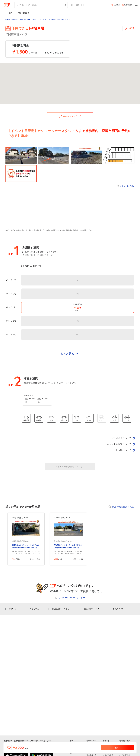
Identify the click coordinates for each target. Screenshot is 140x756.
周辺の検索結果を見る (123, 506)
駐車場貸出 (128, 5)
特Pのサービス (124, 741)
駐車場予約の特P (11, 20)
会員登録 (117, 5)
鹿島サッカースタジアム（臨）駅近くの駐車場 (37, 20)
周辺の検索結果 (62, 20)
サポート (106, 741)
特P (71, 741)
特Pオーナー (91, 741)
